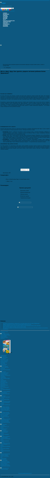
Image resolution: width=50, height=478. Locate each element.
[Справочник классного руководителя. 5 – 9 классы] (5, 427)
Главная (5, 13)
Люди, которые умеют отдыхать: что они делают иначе (14, 326)
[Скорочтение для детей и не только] (5, 469)
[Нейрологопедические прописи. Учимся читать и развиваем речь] (5, 457)
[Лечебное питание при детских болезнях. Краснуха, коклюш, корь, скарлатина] (5, 415)
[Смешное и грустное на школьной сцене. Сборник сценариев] (5, 421)
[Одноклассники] (3, 9)
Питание (5, 18)
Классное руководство (9, 20)
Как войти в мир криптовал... (3, 383)
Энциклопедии (7, 21)
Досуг (4, 19)
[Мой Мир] (8, 9)
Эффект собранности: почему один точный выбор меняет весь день (17, 324)
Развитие (5, 15)
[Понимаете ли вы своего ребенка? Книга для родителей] (5, 335)
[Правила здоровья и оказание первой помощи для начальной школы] (5, 439)
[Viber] (4, 9)
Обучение (5, 16)
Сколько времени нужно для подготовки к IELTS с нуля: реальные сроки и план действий (22, 325)
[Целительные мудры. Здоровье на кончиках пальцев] (5, 403)
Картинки (5, 25)
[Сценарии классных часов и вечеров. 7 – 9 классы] (5, 445)
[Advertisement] (25, 36)
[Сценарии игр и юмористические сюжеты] (5, 433)
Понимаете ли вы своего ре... (4, 332)
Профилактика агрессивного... (3, 356)
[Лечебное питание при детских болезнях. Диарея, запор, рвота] (5, 409)
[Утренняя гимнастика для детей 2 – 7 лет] (5, 398)
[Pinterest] (9, 9)
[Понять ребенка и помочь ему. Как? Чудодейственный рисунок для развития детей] (6, 354)
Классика (5, 22)
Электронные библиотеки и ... (3, 381)
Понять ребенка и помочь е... (4, 338)
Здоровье (5, 17)
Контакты (5, 26)
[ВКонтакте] (1, 9)
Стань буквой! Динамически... (3, 459)
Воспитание (6, 14)
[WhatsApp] (6, 9)
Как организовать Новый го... (4, 385)
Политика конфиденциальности (25, 473)
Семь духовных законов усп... (3, 365)
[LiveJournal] (11, 9)
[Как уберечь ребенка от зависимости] (5, 392)
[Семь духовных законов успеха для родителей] (5, 368)
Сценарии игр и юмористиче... (3, 429)
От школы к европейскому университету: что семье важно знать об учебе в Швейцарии (21, 323)
